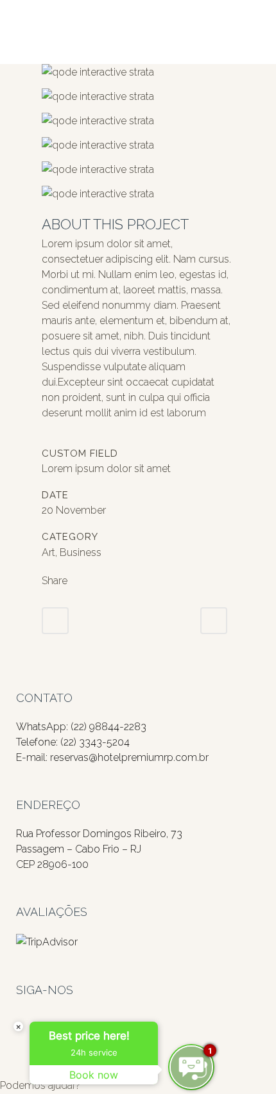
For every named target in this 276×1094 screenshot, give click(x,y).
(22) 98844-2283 (108, 727)
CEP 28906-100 (52, 864)
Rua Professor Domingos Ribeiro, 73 (99, 834)
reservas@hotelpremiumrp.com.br (129, 757)
